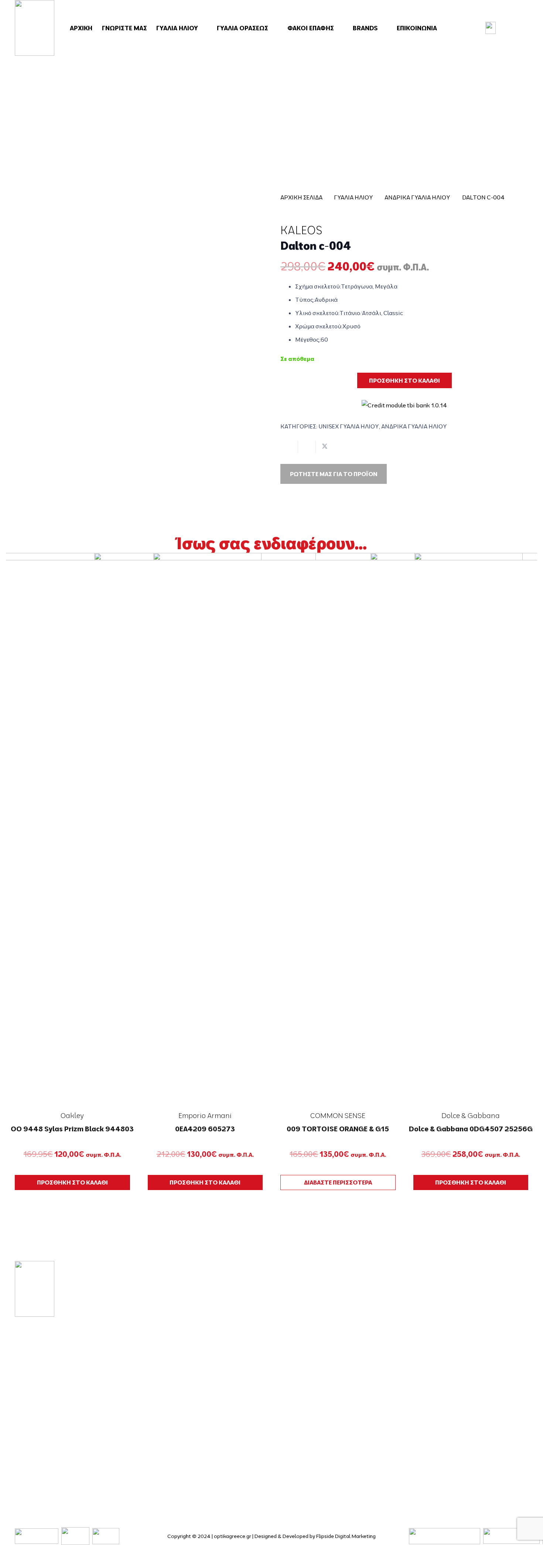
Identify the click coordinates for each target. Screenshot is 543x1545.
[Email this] (289, 447)
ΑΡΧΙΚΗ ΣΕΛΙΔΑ (301, 197)
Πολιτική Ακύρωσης (448, 1425)
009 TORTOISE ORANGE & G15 (338, 1128)
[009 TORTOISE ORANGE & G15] (338, 830)
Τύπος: (305, 299)
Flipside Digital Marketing (346, 1536)
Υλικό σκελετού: (317, 313)
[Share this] (307, 447)
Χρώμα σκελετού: (318, 326)
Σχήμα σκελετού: (318, 286)
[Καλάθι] (516, 28)
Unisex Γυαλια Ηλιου (348, 426)
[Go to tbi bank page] (404, 400)
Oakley (72, 1115)
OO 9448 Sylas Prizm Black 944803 (72, 1128)
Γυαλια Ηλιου (353, 197)
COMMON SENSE (337, 1115)
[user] (490, 28)
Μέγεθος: (308, 339)
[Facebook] (18, 1457)
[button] (203, 28)
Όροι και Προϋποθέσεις (454, 1347)
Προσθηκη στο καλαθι (404, 380)
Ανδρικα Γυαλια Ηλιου (417, 197)
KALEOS (301, 230)
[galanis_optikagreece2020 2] (34, 28)
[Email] (40, 1457)
